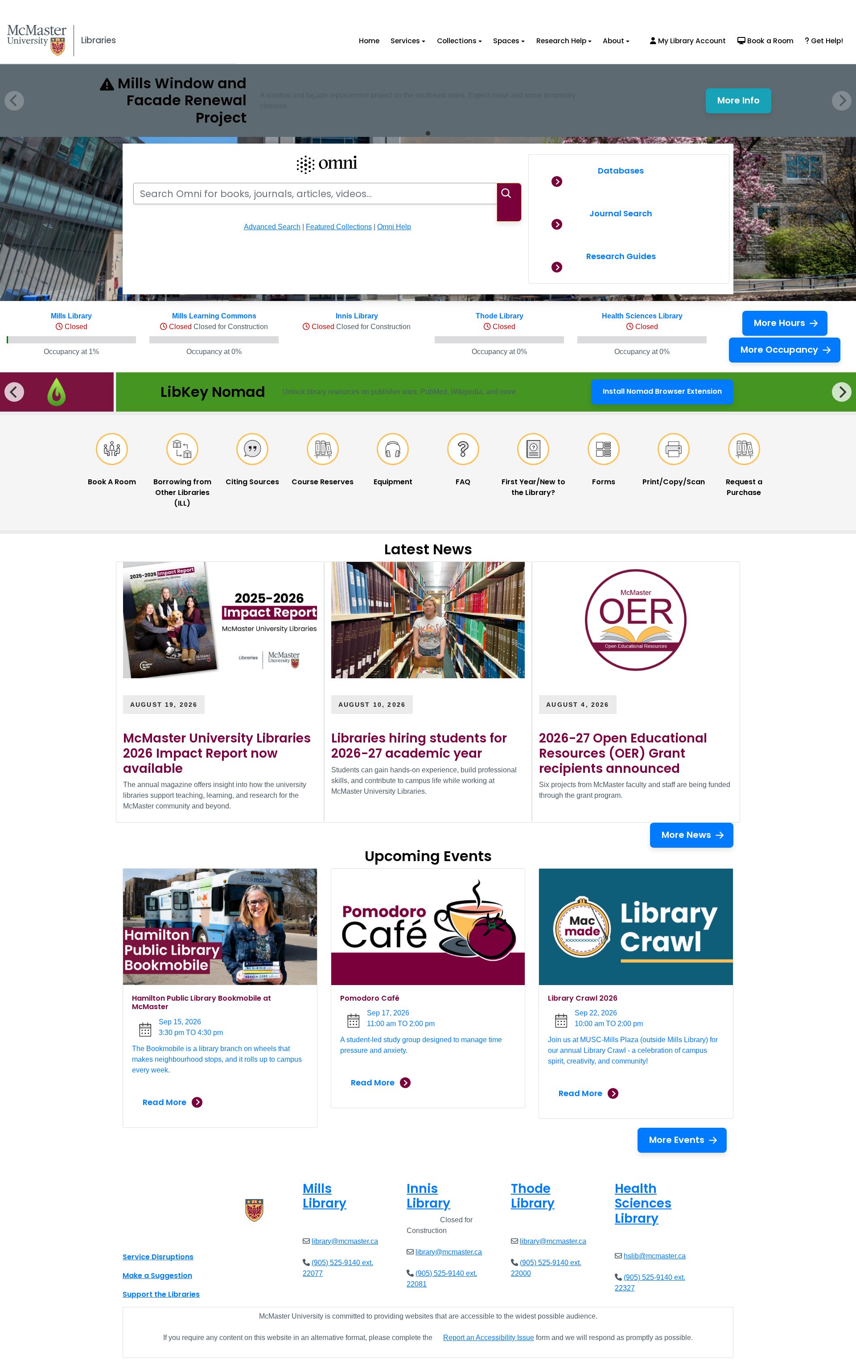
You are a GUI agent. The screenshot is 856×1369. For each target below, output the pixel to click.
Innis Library (357, 316)
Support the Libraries (161, 1294)
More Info (744, 103)
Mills (324, 1196)
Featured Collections (339, 227)
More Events (676, 1140)
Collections (457, 40)
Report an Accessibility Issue (488, 1337)
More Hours (779, 323)
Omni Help (394, 227)
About (613, 40)
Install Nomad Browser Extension (662, 394)
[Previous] (14, 392)
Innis (428, 1196)
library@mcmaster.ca (345, 1241)
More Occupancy (779, 349)
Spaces (506, 40)
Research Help (561, 40)
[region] (428, 392)
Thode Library (499, 316)
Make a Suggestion (157, 1275)
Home (369, 40)
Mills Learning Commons (214, 316)
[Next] (842, 392)
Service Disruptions (158, 1257)
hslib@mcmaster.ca (655, 1256)
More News (686, 835)
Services (405, 40)
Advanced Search (272, 227)
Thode (533, 1196)
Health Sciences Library (642, 316)
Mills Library (71, 316)
